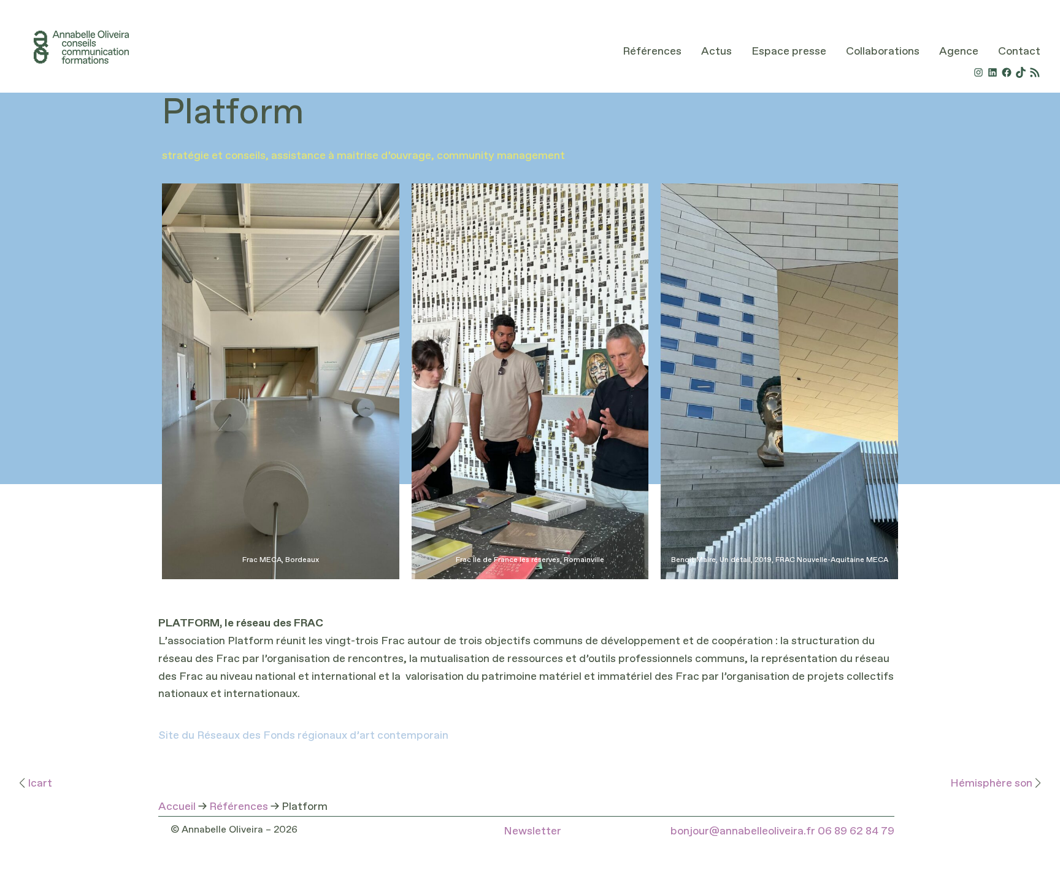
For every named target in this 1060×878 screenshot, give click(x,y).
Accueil (177, 806)
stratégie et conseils (214, 155)
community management (501, 155)
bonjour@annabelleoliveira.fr (742, 831)
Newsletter (532, 831)
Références (238, 806)
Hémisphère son (991, 783)
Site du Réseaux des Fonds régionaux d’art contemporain (303, 735)
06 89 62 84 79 (856, 831)
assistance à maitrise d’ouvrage (351, 155)
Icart (40, 783)
